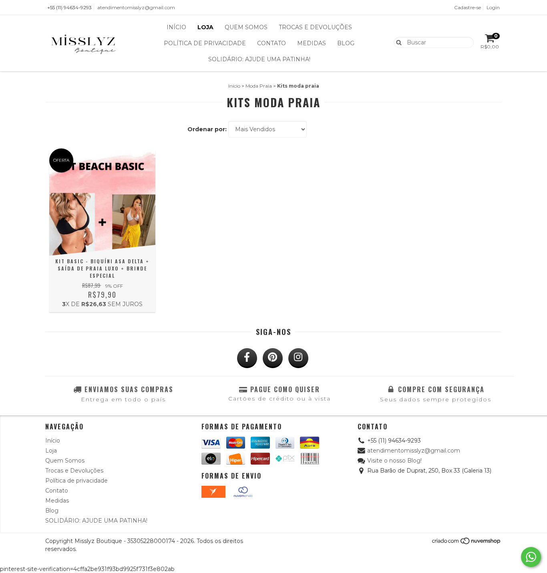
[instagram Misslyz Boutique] (298, 358)
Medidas (311, 43)
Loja (205, 27)
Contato (271, 43)
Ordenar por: (207, 129)
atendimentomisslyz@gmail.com (136, 7)
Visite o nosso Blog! (394, 460)
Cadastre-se (467, 7)
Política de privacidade (205, 43)
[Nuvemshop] (467, 543)
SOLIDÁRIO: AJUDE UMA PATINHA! (259, 59)
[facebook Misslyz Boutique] (247, 358)
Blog (345, 43)
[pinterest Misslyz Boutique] (273, 358)
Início (176, 27)
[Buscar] (397, 42)
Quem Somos (246, 27)
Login (493, 7)
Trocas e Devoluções (315, 27)
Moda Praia (258, 86)
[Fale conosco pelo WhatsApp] (531, 557)
